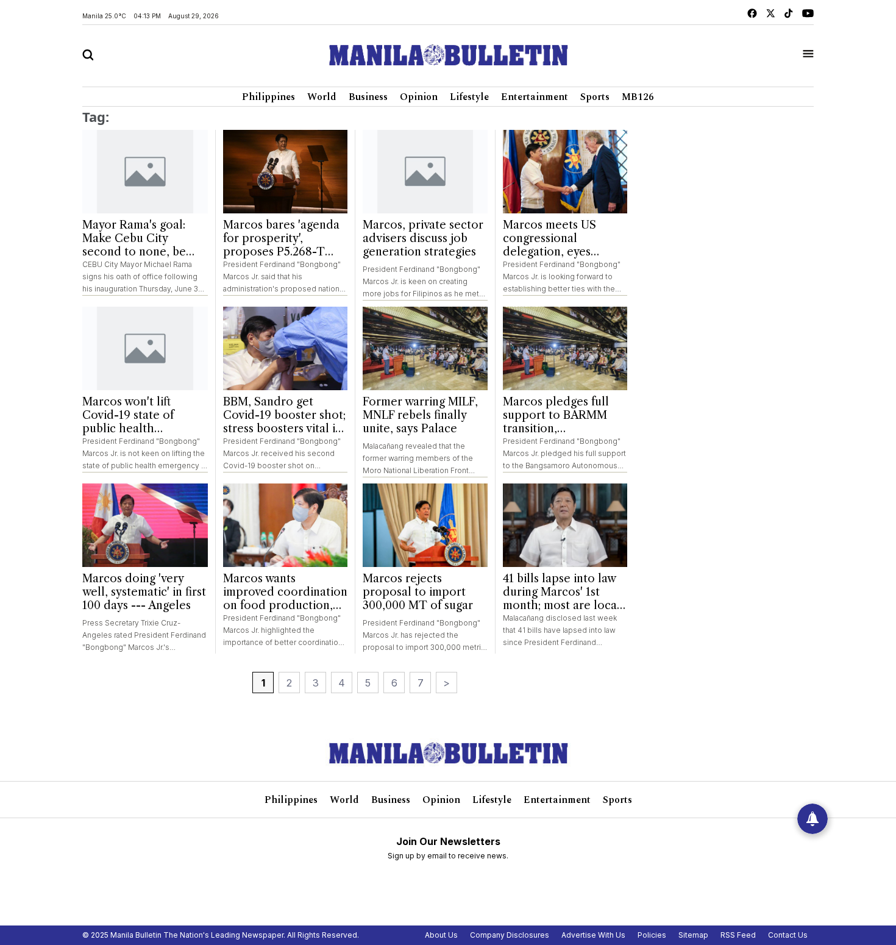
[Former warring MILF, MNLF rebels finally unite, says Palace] (425, 348)
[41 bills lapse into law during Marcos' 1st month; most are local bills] (565, 525)
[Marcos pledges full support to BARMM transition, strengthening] (565, 348)
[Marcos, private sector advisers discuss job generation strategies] (425, 171)
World (321, 97)
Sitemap (693, 935)
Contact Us (788, 935)
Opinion (419, 97)
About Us (441, 935)
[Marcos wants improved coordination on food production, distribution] (285, 525)
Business (368, 97)
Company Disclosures (509, 935)
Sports (595, 97)
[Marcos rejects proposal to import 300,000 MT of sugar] (425, 525)
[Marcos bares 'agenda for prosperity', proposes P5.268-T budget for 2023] (285, 171)
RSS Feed (738, 935)
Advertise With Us (593, 935)
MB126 (638, 97)
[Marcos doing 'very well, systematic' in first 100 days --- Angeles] (145, 525)
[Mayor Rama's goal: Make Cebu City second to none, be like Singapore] (145, 172)
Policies (652, 935)
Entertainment (534, 97)
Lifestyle (469, 97)
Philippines (268, 97)
